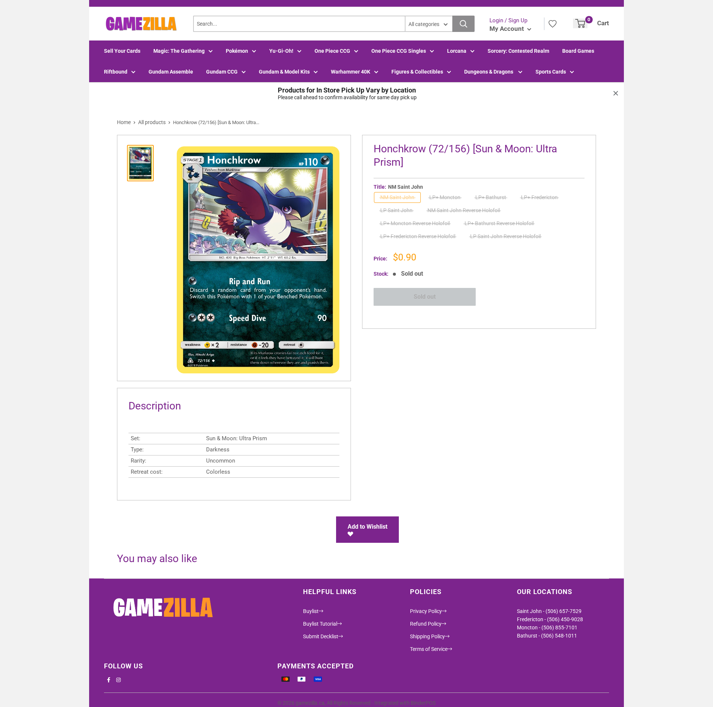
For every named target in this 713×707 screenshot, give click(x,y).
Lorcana (456, 51)
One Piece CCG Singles (398, 51)
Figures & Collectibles (417, 72)
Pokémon (237, 51)
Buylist (311, 611)
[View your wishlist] (552, 23)
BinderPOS (423, 703)
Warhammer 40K (350, 72)
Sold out (425, 296)
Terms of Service (428, 649)
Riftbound (115, 72)
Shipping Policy (427, 636)
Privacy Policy (426, 611)
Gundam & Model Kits (284, 72)
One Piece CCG (332, 51)
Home (124, 122)
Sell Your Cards (122, 51)
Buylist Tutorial (320, 624)
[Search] (463, 24)
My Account (507, 28)
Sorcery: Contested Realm (518, 51)
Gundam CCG (222, 72)
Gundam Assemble (171, 72)
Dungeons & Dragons (489, 72)
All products (152, 122)
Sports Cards (550, 72)
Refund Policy (426, 624)
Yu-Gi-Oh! (281, 51)
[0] (580, 23)
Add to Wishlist (367, 526)
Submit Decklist (320, 636)
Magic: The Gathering (179, 51)
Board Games (578, 51)
